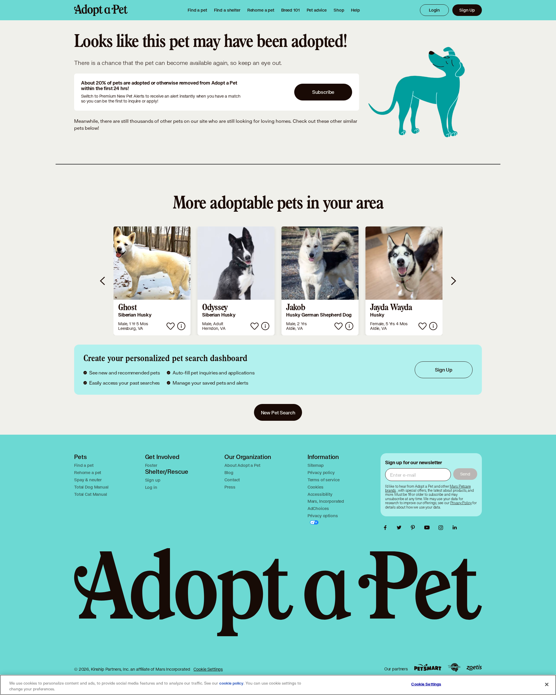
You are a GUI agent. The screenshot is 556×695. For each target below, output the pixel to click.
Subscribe (323, 92)
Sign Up (467, 10)
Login (434, 10)
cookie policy (231, 683)
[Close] (546, 684)
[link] (260, 10)
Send (465, 473)
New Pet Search (278, 412)
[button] (152, 280)
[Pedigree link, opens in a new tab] (454, 667)
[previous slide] (103, 280)
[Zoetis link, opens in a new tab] (474, 668)
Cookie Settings (208, 669)
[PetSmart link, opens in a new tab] (428, 667)
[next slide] (453, 280)
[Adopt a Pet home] (101, 10)
